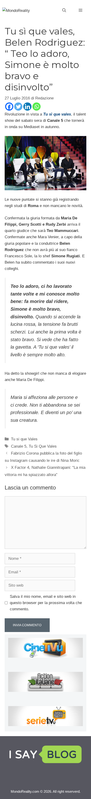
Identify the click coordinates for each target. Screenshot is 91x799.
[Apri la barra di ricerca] (64, 10)
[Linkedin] (27, 106)
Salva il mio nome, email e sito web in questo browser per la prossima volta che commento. (46, 602)
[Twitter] (18, 106)
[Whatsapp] (36, 106)
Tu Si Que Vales (43, 446)
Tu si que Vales (24, 439)
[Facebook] (9, 106)
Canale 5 (18, 446)
